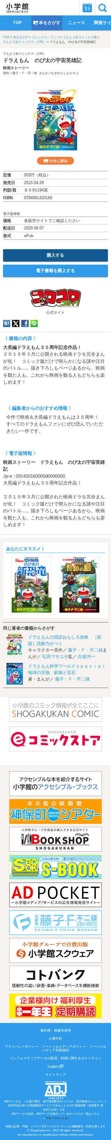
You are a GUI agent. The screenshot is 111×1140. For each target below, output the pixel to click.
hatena (6, 323)
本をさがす (20, 37)
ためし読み (55, 161)
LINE (34, 323)
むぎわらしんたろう (65, 73)
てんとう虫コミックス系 (80, 37)
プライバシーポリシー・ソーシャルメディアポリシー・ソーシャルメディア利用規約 (55, 1048)
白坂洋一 (86, 656)
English (53, 1066)
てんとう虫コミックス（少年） (24, 42)
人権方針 (55, 1038)
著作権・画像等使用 (55, 1030)
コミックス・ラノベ (46, 37)
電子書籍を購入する (55, 270)
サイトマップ (55, 1074)
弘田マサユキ (55, 656)
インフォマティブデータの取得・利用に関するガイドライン (55, 1058)
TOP (6, 37)
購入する (55, 255)
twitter (15, 323)
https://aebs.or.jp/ (57, 1118)
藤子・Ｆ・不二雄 (24, 73)
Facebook (25, 323)
